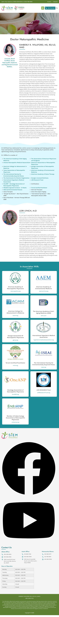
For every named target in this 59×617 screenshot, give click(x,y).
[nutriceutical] (19, 8)
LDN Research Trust (37, 180)
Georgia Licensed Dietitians (39, 178)
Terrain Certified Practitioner (15, 363)
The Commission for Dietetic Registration (16, 178)
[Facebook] (28, 495)
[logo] (7, 8)
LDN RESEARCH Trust (44, 390)
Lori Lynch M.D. (29, 598)
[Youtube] (28, 544)
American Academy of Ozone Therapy (42, 174)
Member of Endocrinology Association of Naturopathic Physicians (15, 417)
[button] (42, 8)
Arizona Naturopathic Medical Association (16, 162)
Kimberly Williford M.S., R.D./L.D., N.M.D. (29, 596)
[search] (57, 8)
